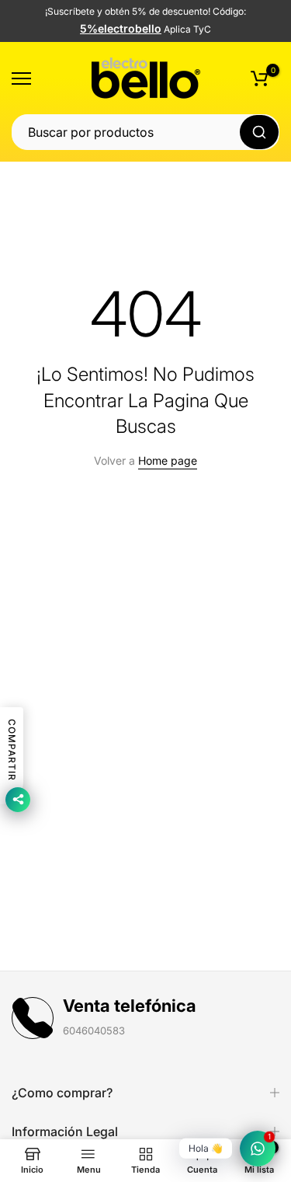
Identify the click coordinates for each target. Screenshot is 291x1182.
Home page (167, 460)
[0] (259, 78)
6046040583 (94, 1030)
